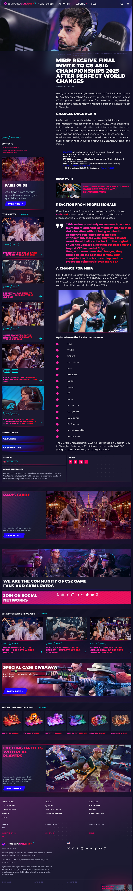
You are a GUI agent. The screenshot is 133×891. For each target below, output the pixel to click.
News (41, 4)
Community (60, 54)
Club (94, 4)
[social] (68, 848)
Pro (3, 836)
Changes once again (10, 148)
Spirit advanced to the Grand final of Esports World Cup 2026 (17, 337)
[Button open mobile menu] (128, 4)
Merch (92, 833)
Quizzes (49, 805)
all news (24, 214)
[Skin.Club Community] (20, 3)
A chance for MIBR (10, 152)
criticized (62, 214)
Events (5, 813)
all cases (42, 707)
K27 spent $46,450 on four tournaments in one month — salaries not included (19, 422)
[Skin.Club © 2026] (18, 844)
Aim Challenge (53, 809)
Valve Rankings (53, 813)
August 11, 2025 (107, 168)
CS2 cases (9, 439)
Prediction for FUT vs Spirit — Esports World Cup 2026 (20, 254)
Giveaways (94, 805)
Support (5, 824)
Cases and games (9, 833)
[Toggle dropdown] (55, 4)
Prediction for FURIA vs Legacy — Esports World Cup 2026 (18, 295)
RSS (3, 828)
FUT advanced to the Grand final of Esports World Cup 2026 (20, 379)
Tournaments (9, 809)
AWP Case (39, 882)
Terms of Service (96, 824)
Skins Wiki (49, 833)
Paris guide (16, 185)
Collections (8, 805)
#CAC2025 (67, 152)
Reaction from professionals (15, 150)
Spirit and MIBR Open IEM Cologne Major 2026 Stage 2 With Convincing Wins (106, 189)
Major (92, 809)
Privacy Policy (51, 824)
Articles (93, 802)
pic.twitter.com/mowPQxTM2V (77, 166)
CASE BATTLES (12, 447)
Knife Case (6, 882)
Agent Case (72, 882)
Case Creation (96, 813)
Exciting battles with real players (23, 752)
